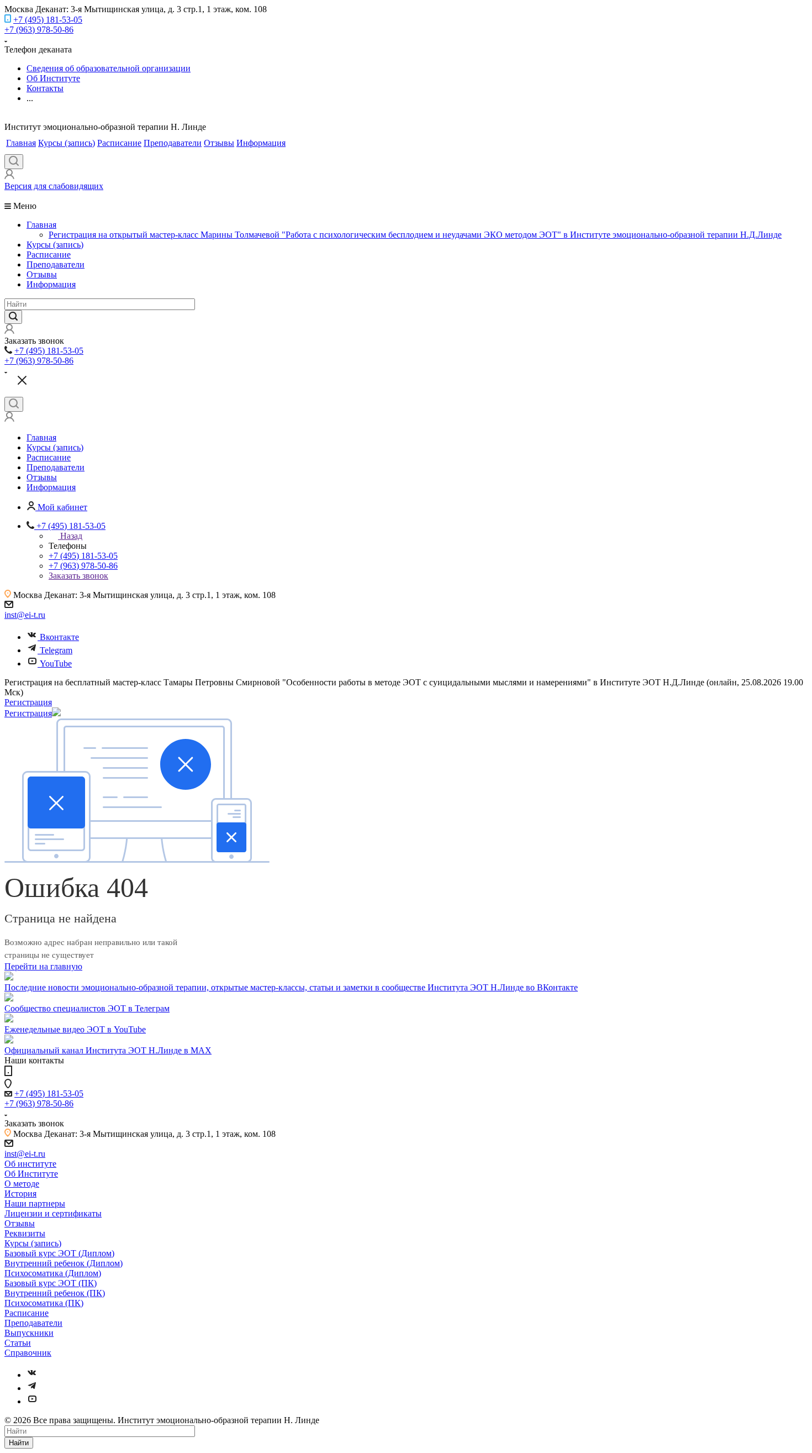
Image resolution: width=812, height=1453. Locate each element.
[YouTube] (32, 1401)
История (20, 1193)
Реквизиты (24, 1233)
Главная (21, 143)
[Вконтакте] (32, 1374)
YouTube (56, 663)
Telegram (56, 650)
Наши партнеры (34, 1203)
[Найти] (13, 317)
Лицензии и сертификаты (53, 1213)
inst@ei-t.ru (24, 615)
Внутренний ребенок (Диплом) (63, 1263)
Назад (71, 536)
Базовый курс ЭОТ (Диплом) (59, 1253)
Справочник (27, 1352)
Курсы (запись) (66, 143)
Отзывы (219, 143)
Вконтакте (59, 637)
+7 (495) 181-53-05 (47, 19)
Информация (261, 143)
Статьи (17, 1342)
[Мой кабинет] (9, 176)
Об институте (30, 1163)
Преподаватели (173, 143)
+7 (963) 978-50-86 (38, 29)
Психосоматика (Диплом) (52, 1273)
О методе (21, 1183)
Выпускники (29, 1332)
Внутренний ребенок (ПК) (54, 1293)
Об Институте (31, 1173)
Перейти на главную (43, 966)
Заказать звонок (78, 575)
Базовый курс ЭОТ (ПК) (50, 1283)
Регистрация (28, 702)
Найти (19, 1443)
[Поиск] (13, 161)
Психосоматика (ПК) (43, 1303)
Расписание (119, 143)
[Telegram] (32, 1388)
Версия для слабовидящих (53, 186)
